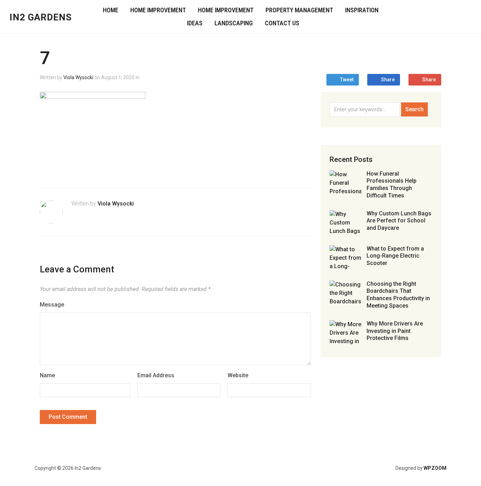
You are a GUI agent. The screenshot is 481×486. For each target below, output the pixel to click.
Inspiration (362, 10)
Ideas (194, 23)
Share (388, 79)
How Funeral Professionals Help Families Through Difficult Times (392, 184)
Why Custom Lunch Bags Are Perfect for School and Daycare (399, 221)
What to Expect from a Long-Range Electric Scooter (395, 256)
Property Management (299, 10)
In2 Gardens (41, 17)
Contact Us (282, 23)
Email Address (155, 375)
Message (52, 304)
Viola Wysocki (78, 77)
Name (47, 375)
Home (110, 10)
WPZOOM (435, 468)
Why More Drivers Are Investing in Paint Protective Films (395, 331)
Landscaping (233, 23)
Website (237, 375)
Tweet (347, 79)
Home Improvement (158, 10)
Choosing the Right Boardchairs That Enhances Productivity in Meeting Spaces (398, 294)
